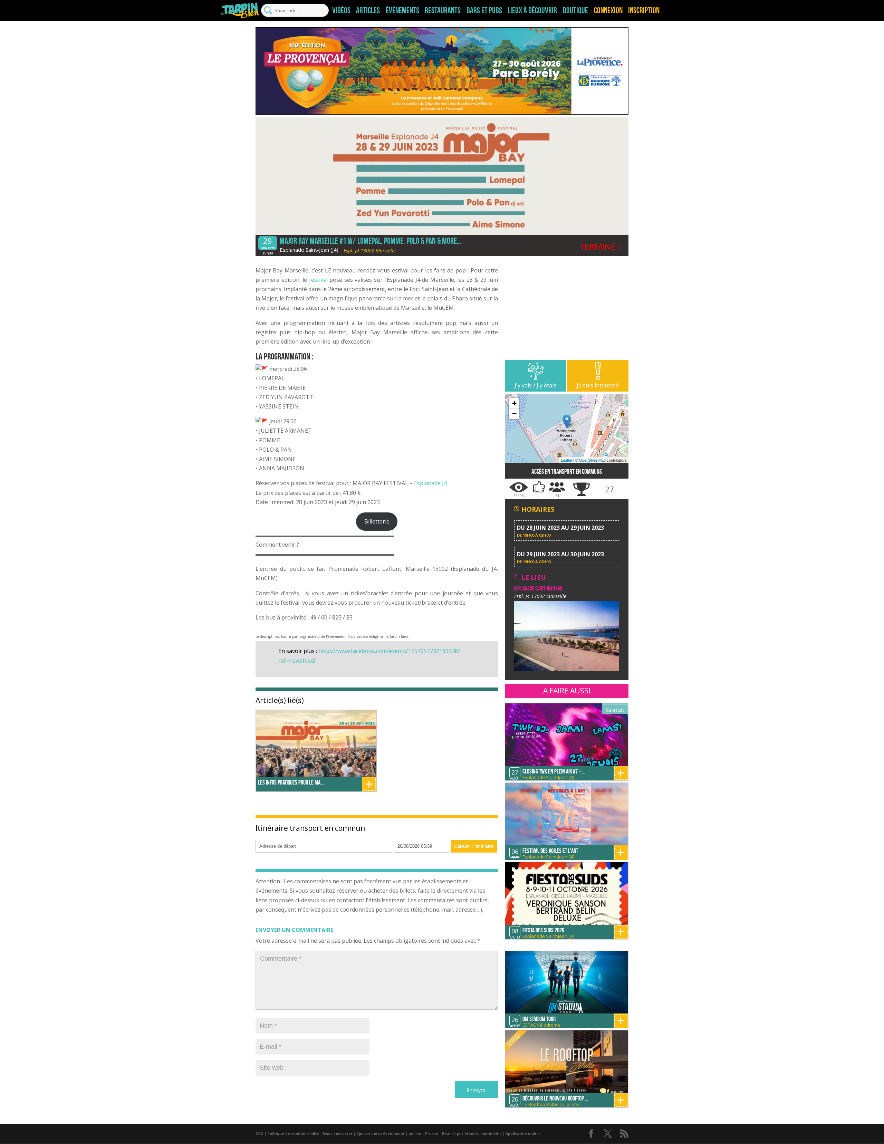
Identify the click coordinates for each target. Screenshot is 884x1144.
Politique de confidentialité (293, 1133)
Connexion (608, 10)
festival (318, 279)
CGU (259, 1133)
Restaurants (443, 10)
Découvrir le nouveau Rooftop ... (555, 1098)
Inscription (644, 10)
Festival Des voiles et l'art (550, 850)
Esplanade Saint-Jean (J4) (309, 249)
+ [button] (514, 403)
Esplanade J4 (430, 483)
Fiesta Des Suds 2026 (543, 930)
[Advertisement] (566, 311)
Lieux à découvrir (532, 10)
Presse (431, 1133)
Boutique (575, 10)
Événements (402, 10)
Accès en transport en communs (566, 471)
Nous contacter (338, 1133)
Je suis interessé (598, 385)
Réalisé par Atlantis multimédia (472, 1133)
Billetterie (377, 521)
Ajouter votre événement (380, 1133)
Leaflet (566, 460)
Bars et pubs (484, 10)
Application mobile (523, 1133)
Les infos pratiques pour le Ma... (291, 782)
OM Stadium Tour (539, 1019)
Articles (368, 10)
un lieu (415, 1133)
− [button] (514, 413)
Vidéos (341, 10)
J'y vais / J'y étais (535, 385)
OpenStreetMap (592, 460)
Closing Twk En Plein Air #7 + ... (553, 771)
